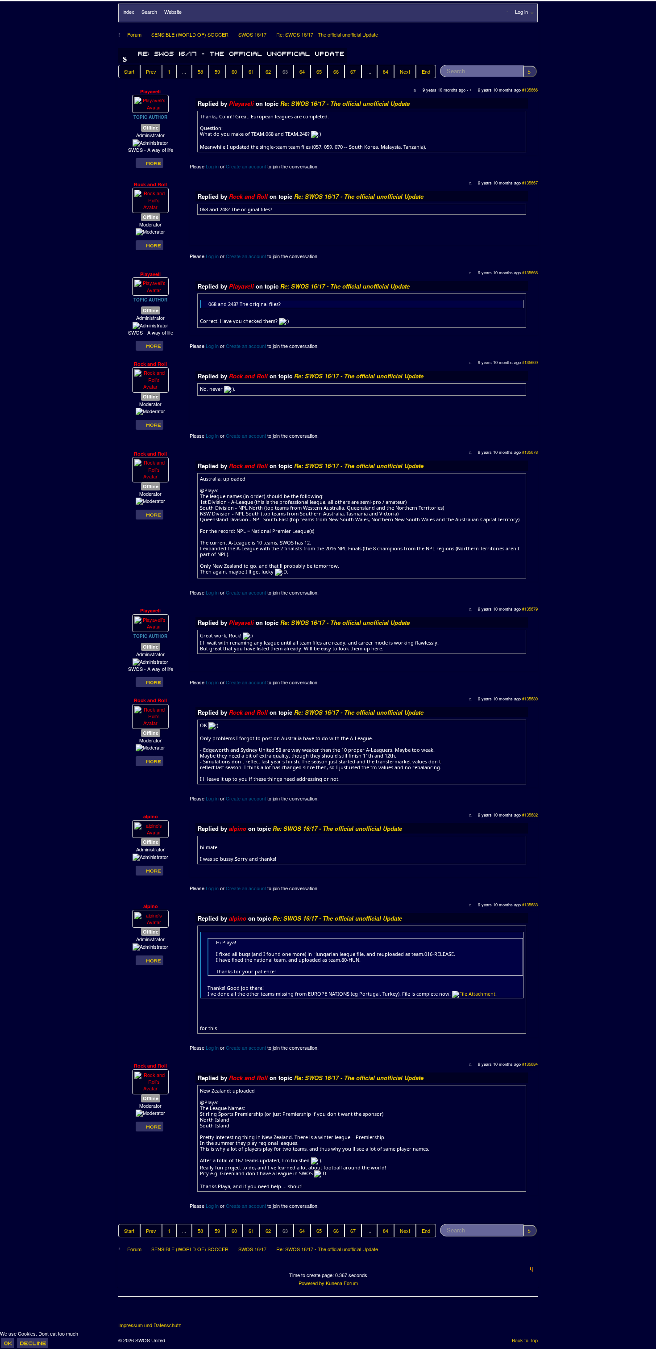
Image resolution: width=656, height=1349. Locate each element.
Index (128, 11)
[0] (474, 993)
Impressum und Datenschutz (149, 1325)
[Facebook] (125, 1312)
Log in (212, 166)
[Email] (175, 1312)
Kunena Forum (342, 1282)
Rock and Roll (150, 184)
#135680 (530, 698)
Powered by (311, 1282)
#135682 (530, 815)
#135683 (530, 904)
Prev (151, 71)
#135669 (530, 362)
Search (149, 11)
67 (353, 71)
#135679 (530, 609)
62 (268, 71)
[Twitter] (142, 1312)
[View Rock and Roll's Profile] (150, 199)
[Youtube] (159, 1312)
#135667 (530, 183)
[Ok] (7, 1343)
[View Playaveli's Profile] (150, 103)
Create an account (246, 166)
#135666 (530, 90)
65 (319, 71)
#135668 (530, 272)
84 (385, 71)
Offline (150, 127)
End (426, 71)
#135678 (530, 452)
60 (234, 71)
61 (251, 71)
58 (200, 71)
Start (129, 71)
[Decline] (32, 1343)
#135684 (530, 1064)
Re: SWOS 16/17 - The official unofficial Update (345, 103)
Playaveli (150, 91)
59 (217, 71)
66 (336, 71)
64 (302, 71)
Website (173, 11)
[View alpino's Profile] (150, 828)
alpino (150, 816)
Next (405, 71)
